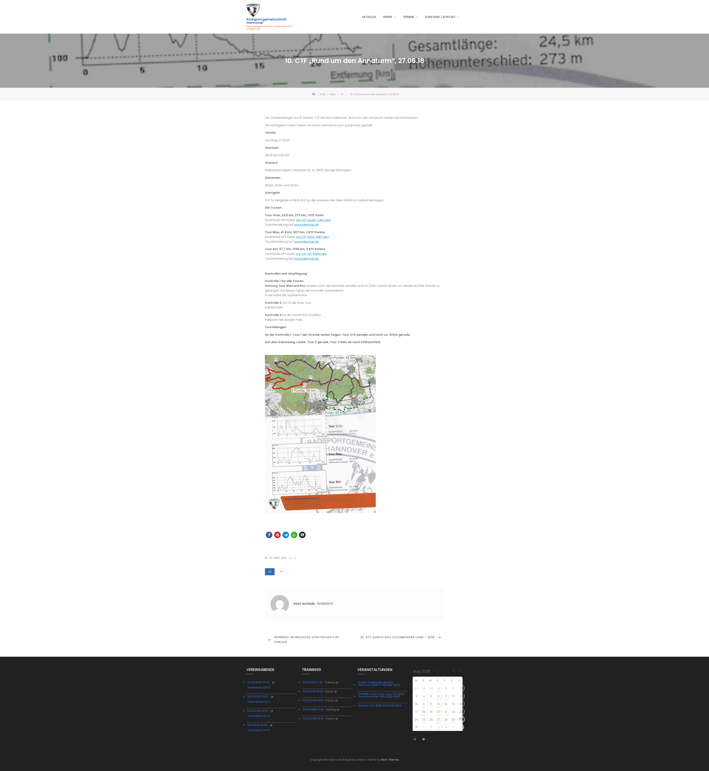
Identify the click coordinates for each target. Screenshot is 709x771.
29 (431, 688)
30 (438, 688)
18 (423, 712)
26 (431, 719)
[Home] (314, 94)
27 (416, 688)
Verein (387, 17)
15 (453, 704)
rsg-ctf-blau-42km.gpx (312, 237)
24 (416, 719)
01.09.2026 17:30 (313, 682)
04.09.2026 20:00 (258, 682)
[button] (269, 535)
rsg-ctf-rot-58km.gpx (311, 254)
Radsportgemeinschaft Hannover (266, 21)
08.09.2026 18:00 (313, 718)
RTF (282, 571)
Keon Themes (390, 760)
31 (446, 688)
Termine (408, 17)
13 (438, 704)
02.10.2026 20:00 (257, 711)
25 (424, 719)
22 (453, 712)
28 (424, 688)
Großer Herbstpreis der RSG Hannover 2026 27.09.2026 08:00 (379, 684)
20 (438, 712)
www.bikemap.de (306, 225)
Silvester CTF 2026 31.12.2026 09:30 (380, 705)
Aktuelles (369, 17)
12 (431, 704)
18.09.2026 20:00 (257, 696)
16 (461, 704)
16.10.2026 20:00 (257, 725)
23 (461, 712)
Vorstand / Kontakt (440, 17)
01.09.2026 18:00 (313, 691)
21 (446, 712)
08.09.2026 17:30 (313, 709)
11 (424, 704)
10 (416, 704)
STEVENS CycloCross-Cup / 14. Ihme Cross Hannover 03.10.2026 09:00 (381, 695)
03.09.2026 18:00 (313, 700)
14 (445, 704)
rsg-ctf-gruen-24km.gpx (313, 220)
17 (416, 712)
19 (431, 712)
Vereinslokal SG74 (258, 687)
